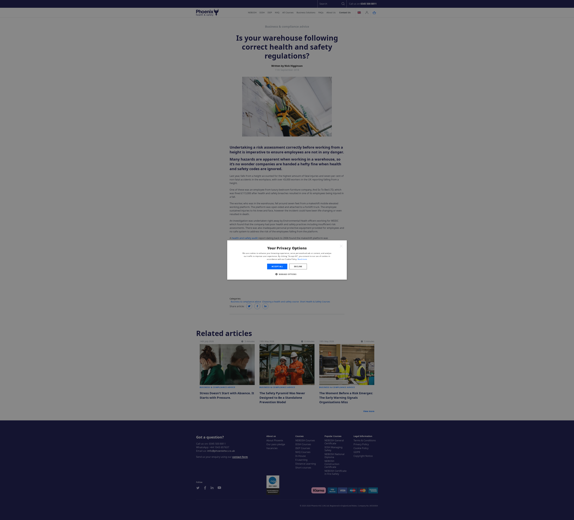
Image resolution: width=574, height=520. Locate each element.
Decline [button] (298, 266)
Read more (302, 259)
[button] (287, 274)
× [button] (341, 246)
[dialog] (287, 260)
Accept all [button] (277, 266)
